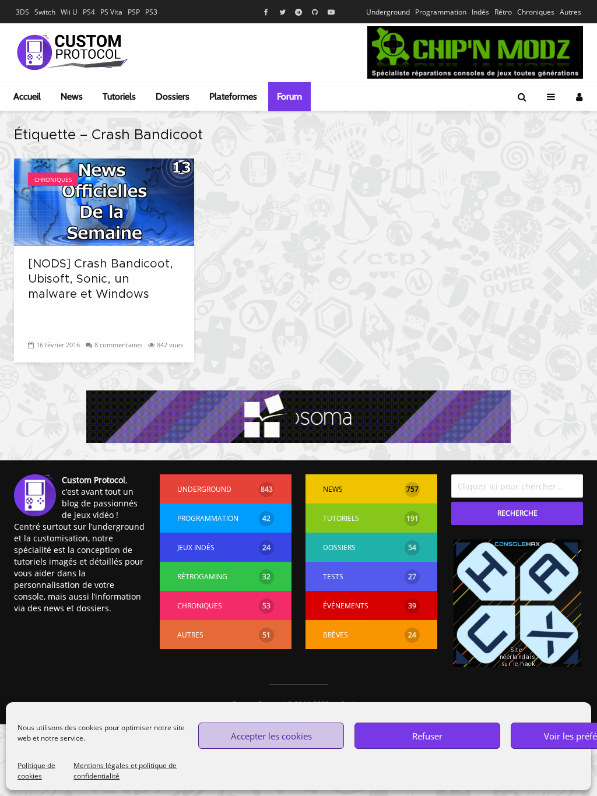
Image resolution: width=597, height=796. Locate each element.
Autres (570, 12)
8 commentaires (118, 344)
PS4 (89, 12)
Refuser (427, 736)
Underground (388, 12)
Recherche (517, 513)
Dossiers (172, 96)
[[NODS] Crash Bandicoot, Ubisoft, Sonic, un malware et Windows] (104, 201)
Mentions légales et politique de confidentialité (125, 770)
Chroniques (535, 12)
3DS (22, 12)
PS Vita (111, 12)
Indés (480, 12)
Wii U (69, 12)
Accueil (27, 96)
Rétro (503, 12)
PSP (134, 12)
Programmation (440, 12)
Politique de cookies (36, 770)
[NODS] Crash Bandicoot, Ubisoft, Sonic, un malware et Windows (100, 279)
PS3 (151, 12)
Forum (289, 96)
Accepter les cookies (271, 736)
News (72, 96)
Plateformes (233, 96)
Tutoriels (119, 96)
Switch (44, 12)
